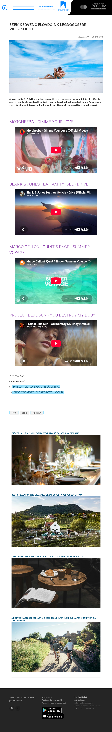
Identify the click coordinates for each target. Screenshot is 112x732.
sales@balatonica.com (84, 703)
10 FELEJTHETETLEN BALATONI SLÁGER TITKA (36, 386)
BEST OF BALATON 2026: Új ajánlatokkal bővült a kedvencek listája (47, 495)
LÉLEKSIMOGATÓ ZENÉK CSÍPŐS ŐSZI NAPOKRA (38, 392)
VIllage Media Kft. (87, 709)
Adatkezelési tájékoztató (52, 700)
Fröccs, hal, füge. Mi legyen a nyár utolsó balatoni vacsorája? (45, 433)
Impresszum (47, 697)
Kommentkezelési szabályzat (54, 703)
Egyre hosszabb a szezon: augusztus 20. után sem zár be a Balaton (47, 557)
